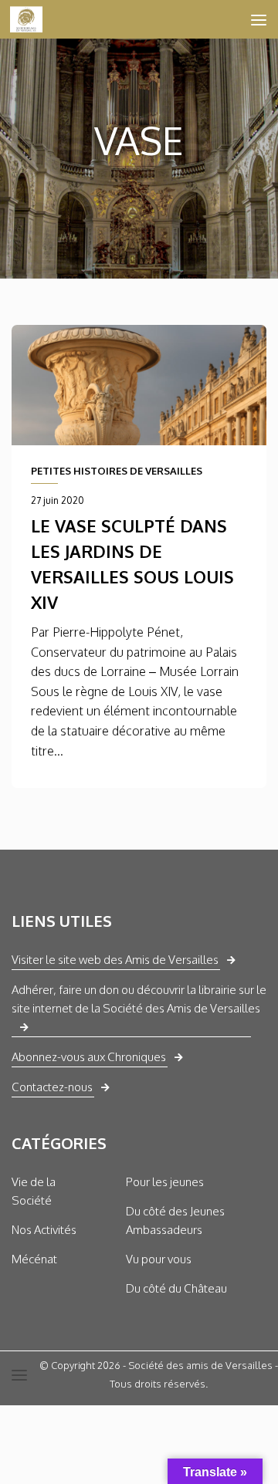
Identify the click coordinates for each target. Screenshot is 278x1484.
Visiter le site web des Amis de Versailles (115, 959)
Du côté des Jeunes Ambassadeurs (175, 1220)
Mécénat (34, 1259)
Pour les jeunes (165, 1182)
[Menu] (258, 19)
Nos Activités (44, 1229)
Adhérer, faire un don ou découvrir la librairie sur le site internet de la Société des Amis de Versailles (139, 999)
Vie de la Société (34, 1191)
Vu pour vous (159, 1259)
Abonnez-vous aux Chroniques (89, 1057)
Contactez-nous (52, 1087)
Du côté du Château (176, 1288)
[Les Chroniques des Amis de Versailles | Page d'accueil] (31, 19)
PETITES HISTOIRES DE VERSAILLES (116, 471)
